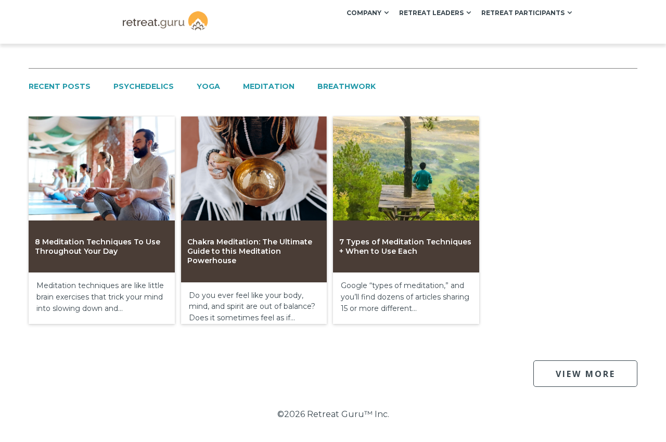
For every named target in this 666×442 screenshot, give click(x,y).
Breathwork (346, 86)
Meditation (268, 86)
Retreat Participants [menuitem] (523, 13)
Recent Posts (60, 86)
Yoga (208, 86)
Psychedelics (143, 86)
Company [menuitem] (364, 13)
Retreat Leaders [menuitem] (431, 13)
